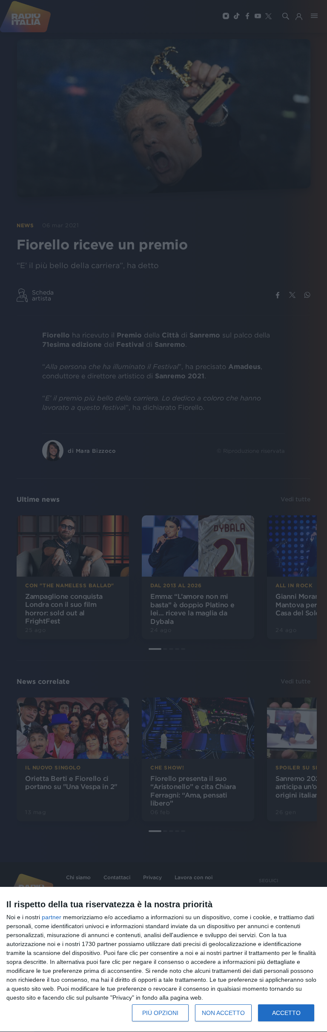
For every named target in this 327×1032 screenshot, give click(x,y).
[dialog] (163, 959)
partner (51, 917)
